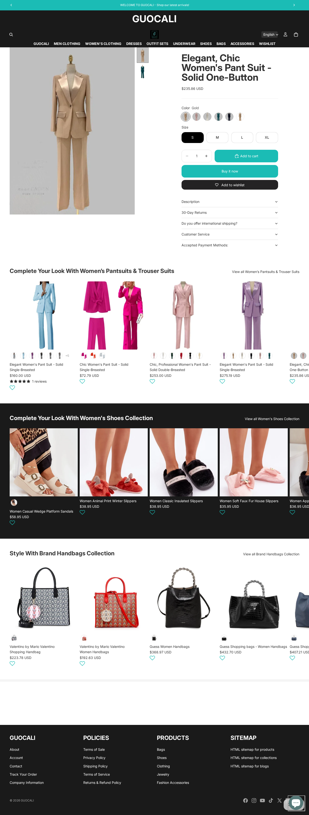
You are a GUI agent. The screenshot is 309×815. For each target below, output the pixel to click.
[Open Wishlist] (12, 387)
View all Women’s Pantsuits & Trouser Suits (265, 272)
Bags (161, 749)
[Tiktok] (271, 800)
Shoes (162, 758)
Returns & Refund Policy (102, 783)
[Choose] (70, 342)
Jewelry (163, 774)
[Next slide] (293, 336)
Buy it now (230, 171)
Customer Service (196, 234)
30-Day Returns (194, 212)
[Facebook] (245, 800)
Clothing (163, 766)
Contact (16, 766)
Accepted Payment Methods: (205, 245)
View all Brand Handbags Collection (271, 554)
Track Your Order (23, 774)
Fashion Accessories (173, 783)
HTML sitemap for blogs (250, 766)
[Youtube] (262, 800)
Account (16, 758)
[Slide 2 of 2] (142, 71)
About (14, 749)
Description (190, 202)
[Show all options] (67, 355)
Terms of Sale (94, 749)
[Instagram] (254, 800)
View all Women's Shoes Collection (272, 419)
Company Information (27, 783)
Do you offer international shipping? (209, 223)
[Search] (11, 34)
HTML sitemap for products (252, 749)
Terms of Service (96, 774)
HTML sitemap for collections (254, 758)
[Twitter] (279, 800)
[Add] (70, 624)
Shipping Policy (95, 766)
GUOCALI (27, 800)
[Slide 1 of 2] (142, 55)
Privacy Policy (94, 758)
